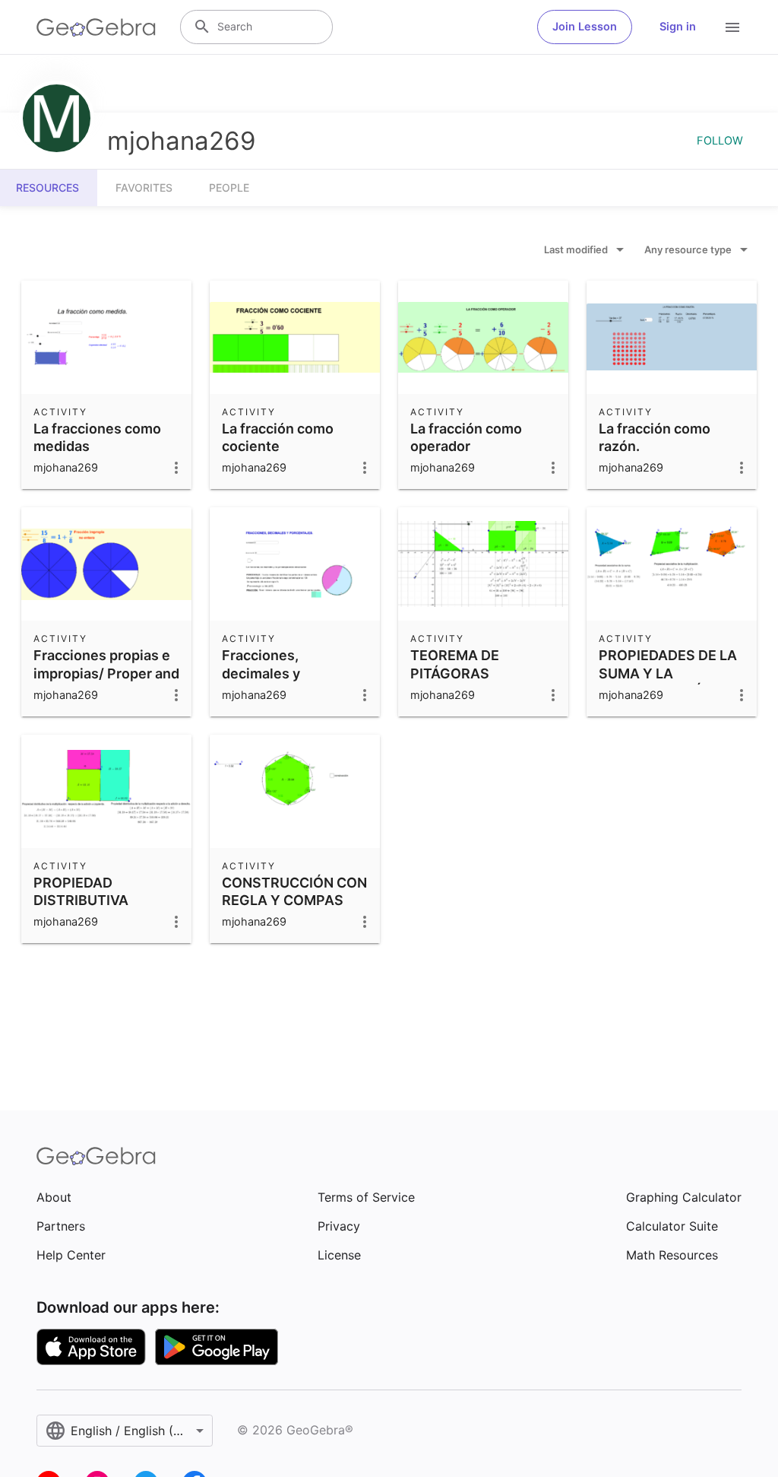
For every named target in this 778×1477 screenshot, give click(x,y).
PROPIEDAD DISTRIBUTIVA (80, 891)
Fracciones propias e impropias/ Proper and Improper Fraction (106, 672)
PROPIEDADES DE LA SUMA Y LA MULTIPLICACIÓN (668, 672)
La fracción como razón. (654, 437)
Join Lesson (584, 26)
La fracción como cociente (278, 437)
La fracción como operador (466, 437)
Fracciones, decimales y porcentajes (261, 672)
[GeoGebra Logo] (96, 27)
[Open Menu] (732, 27)
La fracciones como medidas (97, 437)
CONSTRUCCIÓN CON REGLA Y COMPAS (294, 891)
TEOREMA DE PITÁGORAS (454, 664)
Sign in (677, 26)
